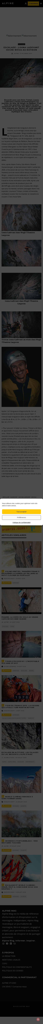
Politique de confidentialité (21, 522)
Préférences (21, 517)
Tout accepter (21, 512)
